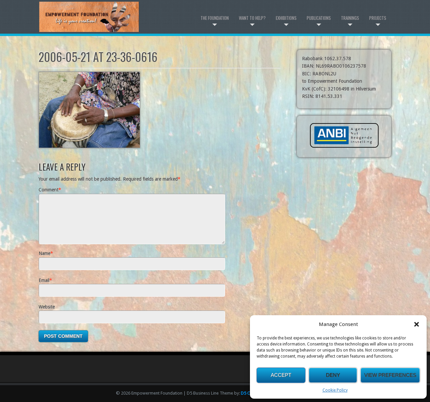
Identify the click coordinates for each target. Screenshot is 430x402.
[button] (416, 324)
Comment (48, 189)
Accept (281, 375)
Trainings (350, 17)
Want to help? (252, 17)
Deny (333, 375)
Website (47, 306)
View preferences (390, 375)
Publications (319, 17)
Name (44, 253)
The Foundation (215, 17)
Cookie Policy (335, 390)
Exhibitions (286, 17)
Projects (377, 17)
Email (44, 280)
